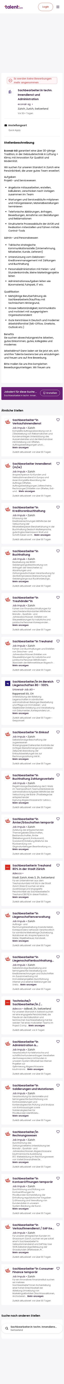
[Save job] (58, 419)
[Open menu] (58, 7)
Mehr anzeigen (20, 447)
